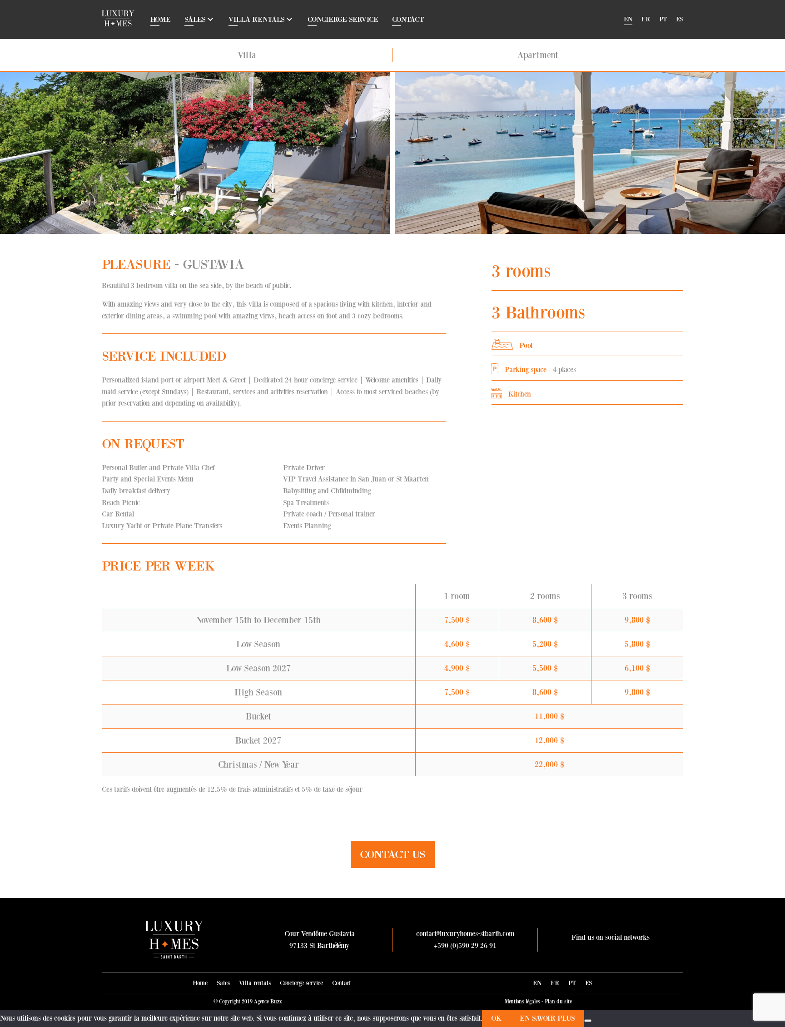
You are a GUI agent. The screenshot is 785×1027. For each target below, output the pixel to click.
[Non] (587, 1020)
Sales (195, 19)
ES (679, 19)
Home (160, 19)
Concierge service (343, 19)
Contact (408, 19)
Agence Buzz (268, 1001)
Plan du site (558, 1001)
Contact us (393, 854)
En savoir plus (547, 1018)
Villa (247, 55)
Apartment (537, 55)
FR (645, 19)
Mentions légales (522, 1001)
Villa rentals (257, 19)
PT (663, 19)
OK (496, 1018)
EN (628, 19)
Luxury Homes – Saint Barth (118, 18)
